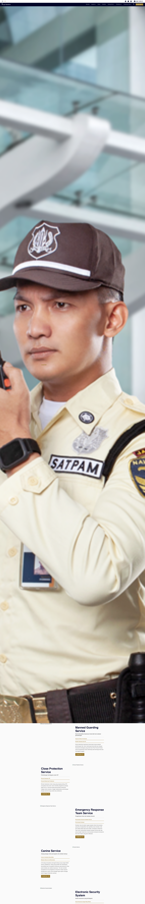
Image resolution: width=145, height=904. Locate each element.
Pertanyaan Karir (127, 4)
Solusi (99, 4)
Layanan (93, 4)
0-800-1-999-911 (139, 1)
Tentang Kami (110, 4)
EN (5, 1)
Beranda (87, 4)
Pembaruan (118, 4)
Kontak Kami (138, 4)
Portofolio (104, 4)
